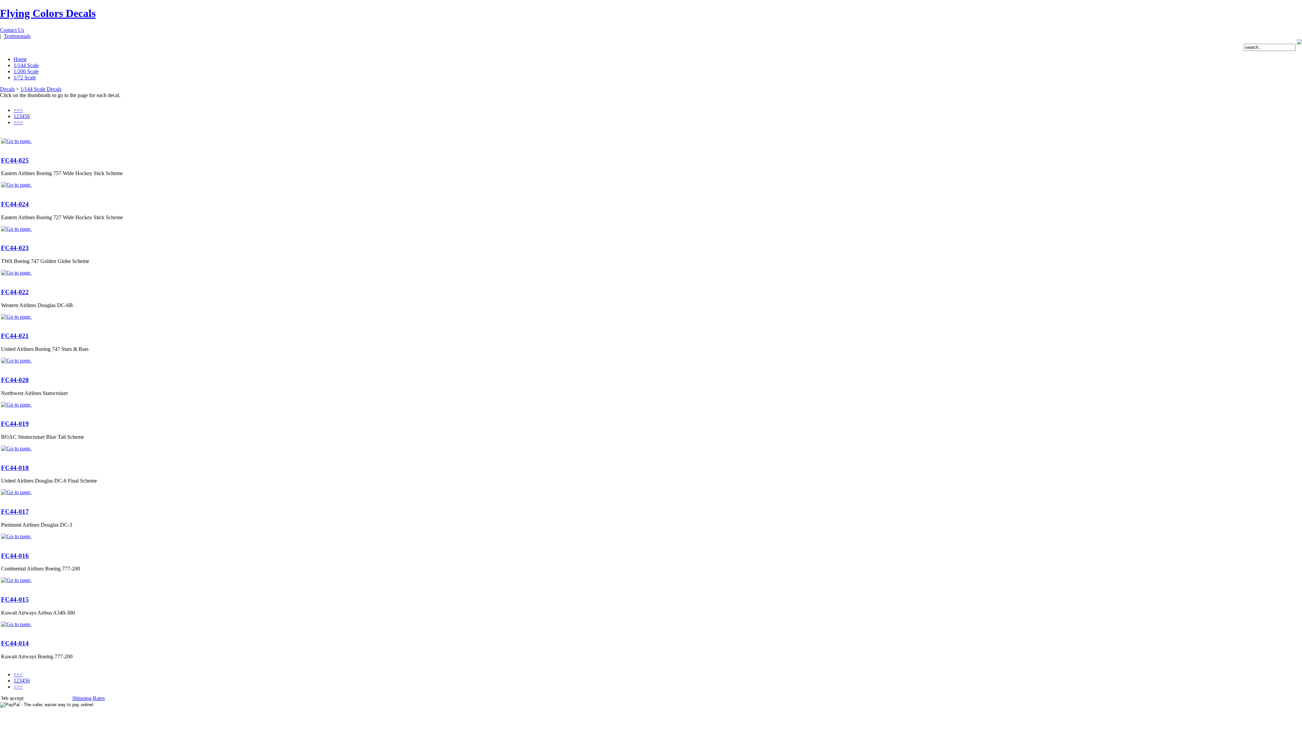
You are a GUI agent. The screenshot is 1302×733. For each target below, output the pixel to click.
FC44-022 (15, 292)
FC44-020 (15, 379)
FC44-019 (15, 423)
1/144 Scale (26, 65)
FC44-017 (15, 511)
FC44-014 (15, 643)
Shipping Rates (88, 698)
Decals (7, 89)
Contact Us (12, 30)
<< (17, 110)
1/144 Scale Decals (40, 89)
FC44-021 (15, 335)
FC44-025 (15, 160)
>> (20, 122)
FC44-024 (15, 204)
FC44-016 (15, 555)
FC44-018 (15, 467)
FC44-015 (15, 599)
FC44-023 (15, 247)
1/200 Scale (26, 71)
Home (20, 59)
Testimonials (17, 36)
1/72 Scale (25, 77)
